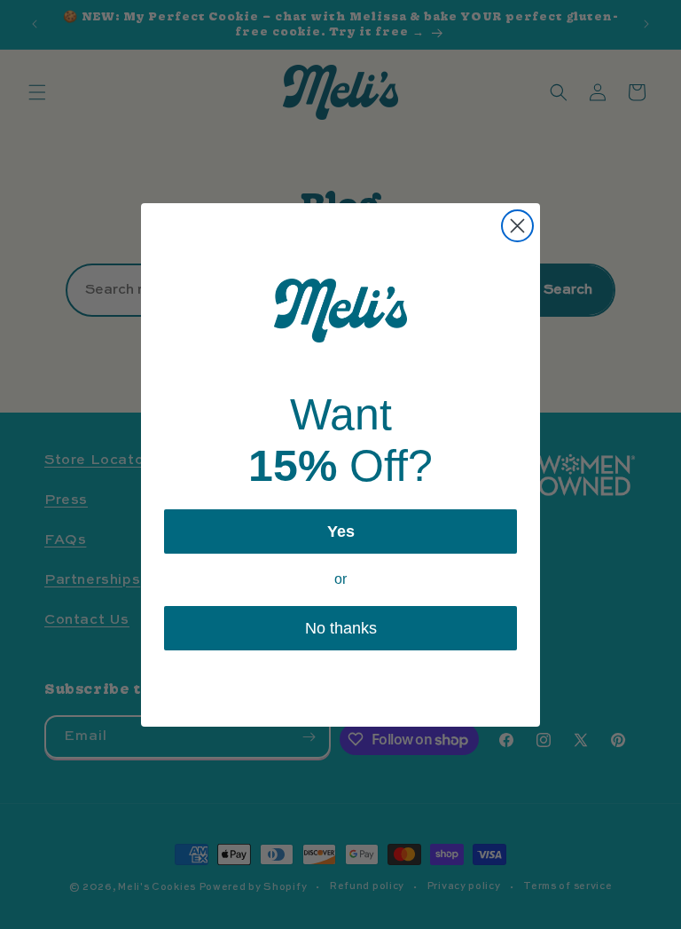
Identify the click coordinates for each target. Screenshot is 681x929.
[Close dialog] (517, 225)
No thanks (341, 628)
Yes (341, 531)
